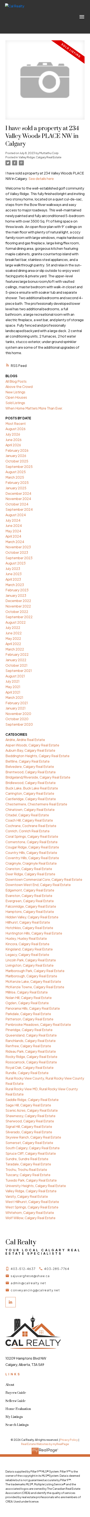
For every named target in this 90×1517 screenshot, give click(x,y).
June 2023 (13, 574)
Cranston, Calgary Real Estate (28, 868)
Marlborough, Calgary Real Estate (31, 976)
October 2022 (16, 611)
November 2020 (18, 713)
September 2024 (19, 509)
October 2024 (16, 504)
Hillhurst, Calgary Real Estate (27, 922)
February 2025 (17, 482)
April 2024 (13, 536)
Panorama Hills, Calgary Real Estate (32, 1008)
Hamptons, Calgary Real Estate (29, 911)
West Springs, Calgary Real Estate (31, 1207)
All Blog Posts (16, 381)
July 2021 (12, 681)
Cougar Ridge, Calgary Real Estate (32, 847)
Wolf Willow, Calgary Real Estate (30, 1218)
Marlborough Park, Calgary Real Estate (34, 971)
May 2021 (12, 687)
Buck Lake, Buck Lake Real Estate (31, 788)
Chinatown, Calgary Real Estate (30, 809)
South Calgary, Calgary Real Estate (32, 1148)
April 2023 (13, 579)
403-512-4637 (23, 1269)
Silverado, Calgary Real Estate (28, 1132)
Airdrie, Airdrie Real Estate (25, 739)
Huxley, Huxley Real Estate (26, 938)
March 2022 (14, 649)
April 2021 (12, 692)
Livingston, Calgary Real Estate (29, 965)
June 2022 (13, 633)
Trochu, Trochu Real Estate (26, 1169)
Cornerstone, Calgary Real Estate (31, 842)
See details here (41, 178)
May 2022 (13, 638)
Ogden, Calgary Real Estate (27, 1003)
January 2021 (15, 708)
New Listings (15, 392)
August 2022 (15, 622)
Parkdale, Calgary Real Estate (28, 1014)
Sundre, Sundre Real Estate (26, 1159)
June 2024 (13, 525)
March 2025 (14, 477)
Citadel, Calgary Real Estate (27, 815)
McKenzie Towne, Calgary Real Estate (34, 987)
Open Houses (16, 397)
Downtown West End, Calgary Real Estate (38, 884)
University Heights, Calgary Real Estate (35, 1185)
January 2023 (15, 595)
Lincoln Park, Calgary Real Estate (30, 960)
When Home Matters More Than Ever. (34, 408)
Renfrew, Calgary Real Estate (28, 1046)
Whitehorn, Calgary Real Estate (29, 1212)
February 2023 (16, 590)
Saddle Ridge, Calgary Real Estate (32, 1099)
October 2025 (16, 461)
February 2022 (17, 654)
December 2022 (18, 600)
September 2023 (18, 558)
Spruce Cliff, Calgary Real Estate (30, 1153)
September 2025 (19, 466)
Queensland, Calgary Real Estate (31, 1035)
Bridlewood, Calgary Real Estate (30, 782)
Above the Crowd (19, 386)
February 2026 (16, 450)
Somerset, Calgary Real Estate (29, 1142)
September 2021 (18, 670)
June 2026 (13, 439)
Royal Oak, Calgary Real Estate (29, 1067)
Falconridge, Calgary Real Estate (30, 906)
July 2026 (12, 434)
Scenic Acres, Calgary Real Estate (31, 1110)
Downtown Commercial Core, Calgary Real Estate (43, 879)
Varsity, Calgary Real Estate (26, 1196)
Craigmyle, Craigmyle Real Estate (31, 863)
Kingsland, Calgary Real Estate (29, 949)
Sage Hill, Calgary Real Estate (28, 1105)
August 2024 (15, 515)
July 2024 (13, 520)
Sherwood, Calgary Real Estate (29, 1121)
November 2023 (18, 547)
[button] (20, 1269)
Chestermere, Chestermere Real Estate (36, 804)
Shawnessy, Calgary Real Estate (30, 1116)
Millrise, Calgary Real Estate (26, 992)
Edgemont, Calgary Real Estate (29, 890)
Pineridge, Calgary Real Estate (29, 1029)
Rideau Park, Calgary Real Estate (30, 1051)
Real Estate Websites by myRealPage (45, 1444)
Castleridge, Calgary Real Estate (30, 799)
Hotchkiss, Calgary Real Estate (29, 927)
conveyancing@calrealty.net (35, 1290)
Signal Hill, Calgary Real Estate (28, 1126)
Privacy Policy (69, 1439)
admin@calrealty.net (28, 1283)
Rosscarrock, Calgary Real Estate (31, 1062)
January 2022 (15, 660)
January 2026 (15, 455)
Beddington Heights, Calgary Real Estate (37, 756)
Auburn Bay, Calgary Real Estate (30, 750)
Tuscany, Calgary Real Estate (27, 1175)
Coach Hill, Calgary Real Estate (29, 820)
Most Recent (15, 423)
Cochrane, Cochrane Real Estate (30, 825)
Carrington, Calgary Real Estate (29, 793)
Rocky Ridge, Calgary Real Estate (31, 1056)
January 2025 (15, 488)
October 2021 (16, 665)
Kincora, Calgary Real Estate (27, 944)
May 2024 (13, 531)
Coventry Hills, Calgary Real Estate (32, 858)
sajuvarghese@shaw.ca (30, 1276)
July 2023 (12, 568)
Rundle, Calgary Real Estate (27, 1073)
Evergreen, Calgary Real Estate (29, 901)
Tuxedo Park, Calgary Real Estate (31, 1180)
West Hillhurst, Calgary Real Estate (32, 1201)
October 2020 (16, 719)
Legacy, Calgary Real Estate (27, 954)
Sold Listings (15, 403)
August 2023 (15, 563)
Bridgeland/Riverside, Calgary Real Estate (37, 777)
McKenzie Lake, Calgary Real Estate (33, 981)
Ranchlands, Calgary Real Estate (30, 1040)
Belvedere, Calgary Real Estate (29, 766)
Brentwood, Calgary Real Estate (30, 772)
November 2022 (18, 606)
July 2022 (12, 627)
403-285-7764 (56, 1269)
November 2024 (18, 498)
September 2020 (19, 724)
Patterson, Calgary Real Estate (29, 1019)
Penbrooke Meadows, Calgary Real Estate (38, 1024)
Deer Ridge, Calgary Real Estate (30, 874)
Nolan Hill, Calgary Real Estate (28, 997)
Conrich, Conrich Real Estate (27, 831)
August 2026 (15, 429)
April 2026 (13, 445)
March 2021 (14, 697)
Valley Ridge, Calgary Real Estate (40, 157)
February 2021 (16, 703)
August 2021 (15, 676)
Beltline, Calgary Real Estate (27, 761)
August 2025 (15, 472)
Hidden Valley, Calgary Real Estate (31, 917)
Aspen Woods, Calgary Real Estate (32, 745)
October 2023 (16, 552)
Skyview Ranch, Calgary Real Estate (33, 1137)
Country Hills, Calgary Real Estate (31, 852)
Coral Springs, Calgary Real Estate (31, 836)
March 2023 (14, 584)
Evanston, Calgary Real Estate (28, 895)
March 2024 (14, 541)
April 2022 (13, 643)
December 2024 (18, 493)
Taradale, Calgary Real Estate (28, 1164)
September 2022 (19, 617)
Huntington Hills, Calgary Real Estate (33, 933)
